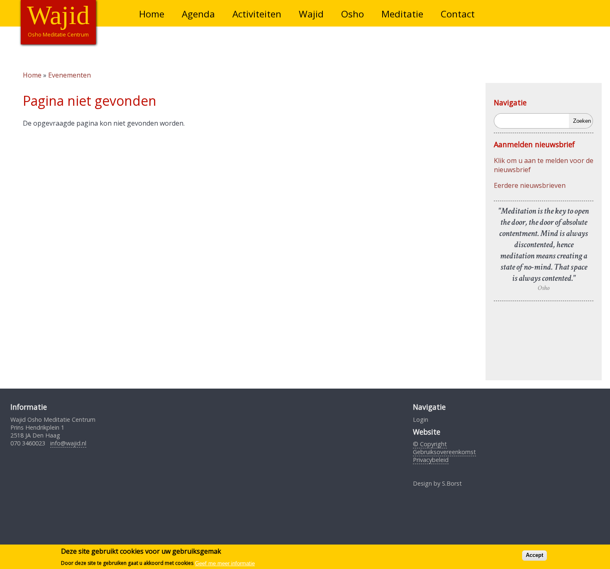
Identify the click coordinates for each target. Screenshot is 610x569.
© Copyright (430, 444)
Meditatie (402, 13)
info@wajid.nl (68, 443)
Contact (458, 13)
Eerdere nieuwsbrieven (530, 185)
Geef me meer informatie (225, 563)
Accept (534, 555)
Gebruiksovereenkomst (444, 452)
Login (420, 419)
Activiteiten (256, 13)
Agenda (198, 13)
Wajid (311, 13)
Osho (352, 13)
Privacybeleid (431, 460)
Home (151, 13)
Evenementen (69, 75)
